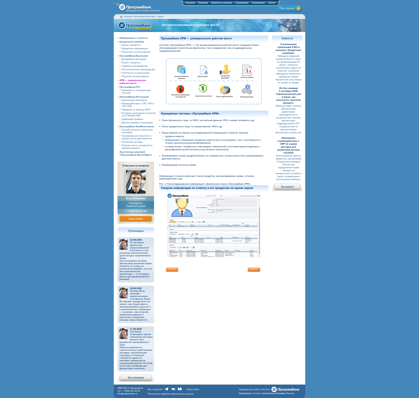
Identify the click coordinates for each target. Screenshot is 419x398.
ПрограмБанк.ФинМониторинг (136, 126)
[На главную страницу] (133, 6)
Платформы (241, 2)
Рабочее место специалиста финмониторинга (137, 146)
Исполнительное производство (138, 69)
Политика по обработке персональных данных (171, 394)
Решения (128, 17)
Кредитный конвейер (131, 41)
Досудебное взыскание (134, 59)
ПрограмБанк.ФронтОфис (144, 17)
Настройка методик (132, 142)
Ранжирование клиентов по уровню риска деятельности (137, 137)
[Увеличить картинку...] (213, 81)
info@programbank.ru (127, 393)
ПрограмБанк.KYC (129, 87)
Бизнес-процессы (131, 45)
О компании (258, 2)
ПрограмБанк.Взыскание (133, 55)
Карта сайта (193, 389)
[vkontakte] (173, 390)
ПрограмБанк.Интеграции (134, 96)
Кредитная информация (135, 48)
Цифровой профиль (132, 119)
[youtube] (179, 390)
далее (254, 269)
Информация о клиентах (133, 38)
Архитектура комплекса (134, 100)
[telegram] (166, 390)
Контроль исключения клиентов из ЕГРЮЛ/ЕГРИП (139, 114)
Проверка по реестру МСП (136, 109)
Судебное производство (135, 66)
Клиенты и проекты (221, 2)
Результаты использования (136, 52)
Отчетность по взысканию (135, 72)
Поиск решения (287, 8)
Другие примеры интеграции (137, 122)
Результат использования (135, 76)
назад (172, 269)
